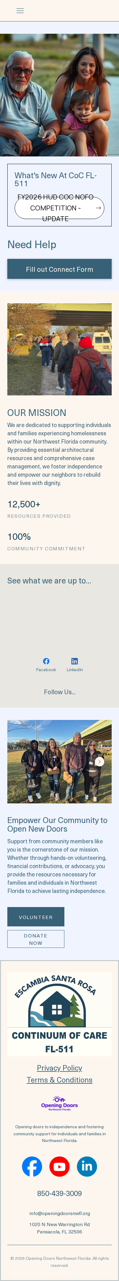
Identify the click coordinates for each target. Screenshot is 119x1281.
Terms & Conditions (59, 1079)
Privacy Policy (59, 1067)
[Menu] (20, 10)
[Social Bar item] (32, 1166)
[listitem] (62, 761)
